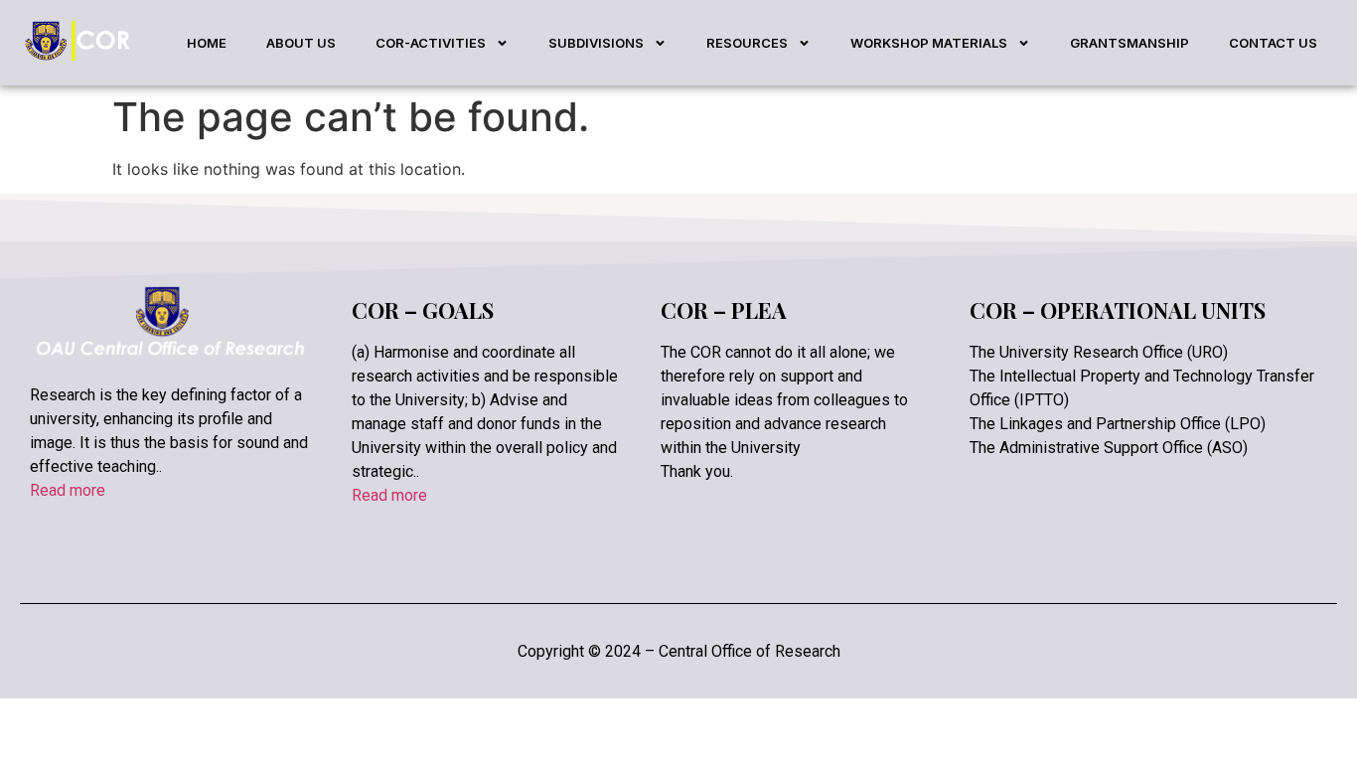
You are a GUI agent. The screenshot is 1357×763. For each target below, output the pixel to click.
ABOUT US (301, 43)
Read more (67, 490)
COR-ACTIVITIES (431, 43)
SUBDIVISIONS (596, 43)
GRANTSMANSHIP (1129, 43)
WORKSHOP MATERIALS (928, 43)
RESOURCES (747, 43)
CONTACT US (1273, 43)
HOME (206, 43)
